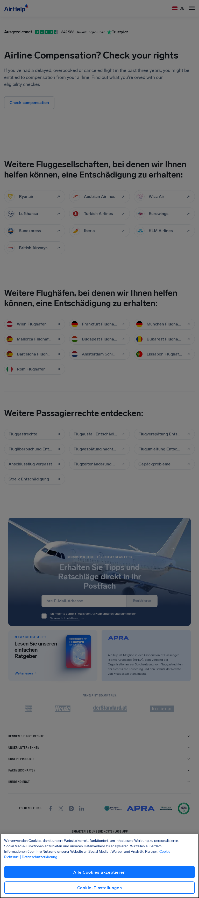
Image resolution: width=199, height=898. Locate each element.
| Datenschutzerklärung (38, 857)
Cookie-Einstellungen (99, 887)
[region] (99, 866)
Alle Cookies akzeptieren (99, 872)
